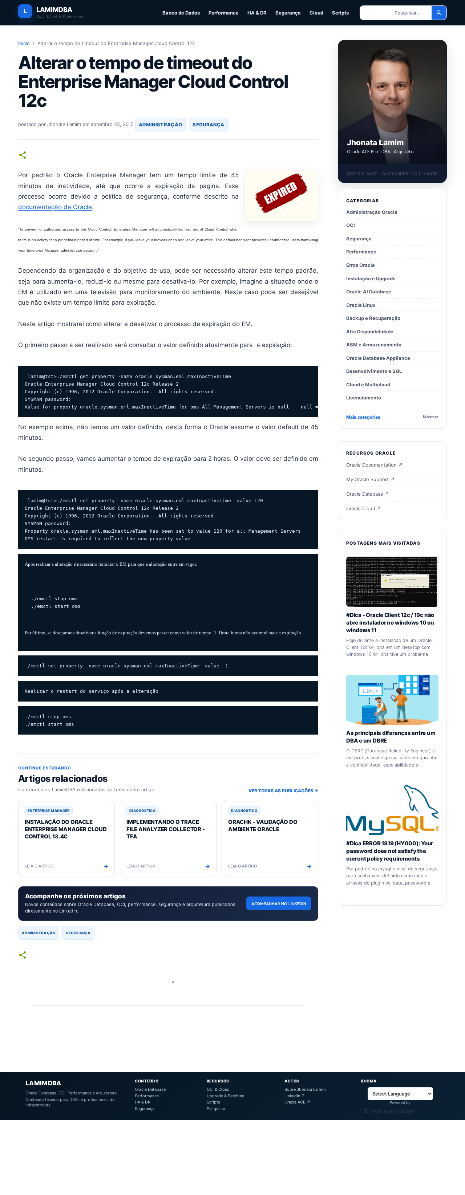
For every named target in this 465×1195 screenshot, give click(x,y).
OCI (350, 225)
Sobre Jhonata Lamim (305, 1089)
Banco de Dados (181, 13)
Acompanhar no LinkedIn (278, 903)
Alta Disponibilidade (369, 331)
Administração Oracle (371, 212)
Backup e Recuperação (373, 318)
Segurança (288, 13)
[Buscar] (439, 12)
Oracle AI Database (368, 291)
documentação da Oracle (55, 207)
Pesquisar (216, 1108)
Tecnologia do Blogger (392, 1111)
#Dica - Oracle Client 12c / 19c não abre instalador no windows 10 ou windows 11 (390, 622)
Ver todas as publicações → (283, 790)
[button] (22, 155)
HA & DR (257, 13)
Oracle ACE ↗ (297, 1102)
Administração (160, 124)
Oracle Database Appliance (378, 358)
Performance (224, 13)
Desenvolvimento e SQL (374, 371)
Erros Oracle (360, 265)
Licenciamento (363, 398)
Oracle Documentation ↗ (374, 465)
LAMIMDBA (54, 10)
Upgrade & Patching (225, 1096)
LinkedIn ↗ (294, 1096)
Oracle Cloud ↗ (363, 508)
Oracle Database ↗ (367, 494)
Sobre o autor (362, 173)
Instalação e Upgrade (371, 278)
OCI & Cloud (218, 1089)
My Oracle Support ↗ (370, 480)
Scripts (340, 13)
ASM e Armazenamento (373, 345)
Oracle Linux (360, 305)
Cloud (316, 13)
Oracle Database (150, 1089)
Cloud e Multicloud (368, 384)
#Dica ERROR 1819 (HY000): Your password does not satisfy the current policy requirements (389, 851)
